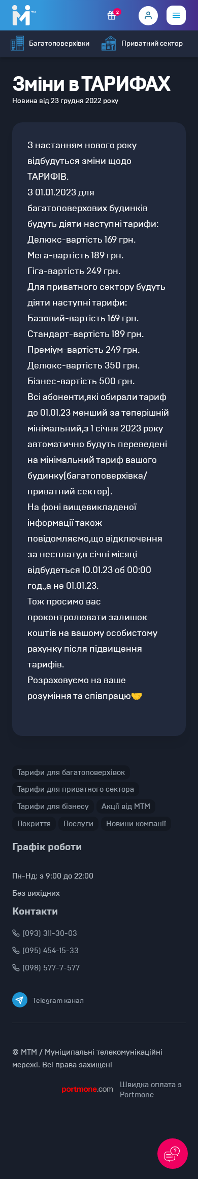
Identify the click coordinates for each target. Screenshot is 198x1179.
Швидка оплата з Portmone (151, 1089)
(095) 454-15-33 (50, 950)
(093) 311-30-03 (49, 933)
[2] (111, 16)
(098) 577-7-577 (51, 967)
